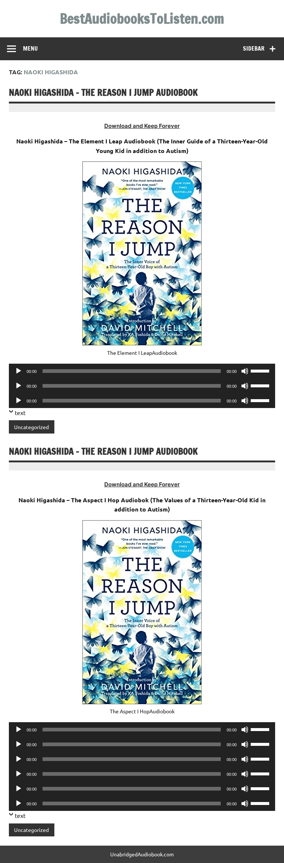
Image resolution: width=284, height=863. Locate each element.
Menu (30, 48)
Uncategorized (31, 427)
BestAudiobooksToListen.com (142, 18)
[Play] (18, 371)
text (20, 412)
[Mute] (244, 371)
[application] (142, 371)
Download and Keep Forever (142, 125)
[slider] (261, 370)
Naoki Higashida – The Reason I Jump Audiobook (103, 92)
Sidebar (253, 48)
